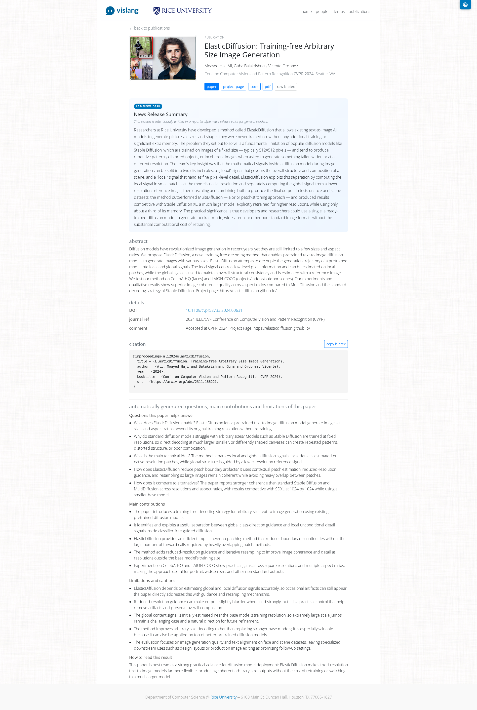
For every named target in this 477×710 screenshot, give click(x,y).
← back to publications (149, 28)
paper (212, 86)
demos (338, 11)
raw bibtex (286, 86)
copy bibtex (336, 344)
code (254, 86)
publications (359, 11)
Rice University (223, 697)
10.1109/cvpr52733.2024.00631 (214, 310)
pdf (268, 86)
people (322, 11)
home (307, 11)
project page (233, 86)
